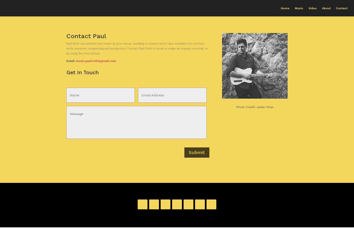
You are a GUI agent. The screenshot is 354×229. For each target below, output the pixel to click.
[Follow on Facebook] (188, 204)
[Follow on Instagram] (177, 204)
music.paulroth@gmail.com (96, 61)
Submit (197, 152)
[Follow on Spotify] (154, 204)
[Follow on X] (200, 204)
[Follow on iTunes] (165, 204)
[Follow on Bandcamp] (143, 204)
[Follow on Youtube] (211, 204)
